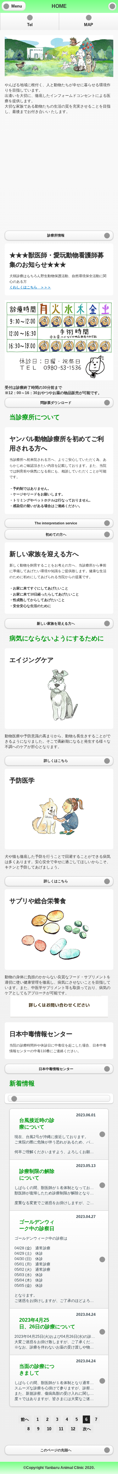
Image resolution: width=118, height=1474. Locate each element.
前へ (25, 1419)
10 (49, 1429)
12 (73, 1429)
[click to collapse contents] (59, 1098)
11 (61, 1429)
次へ (87, 1429)
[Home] (112, 6)
